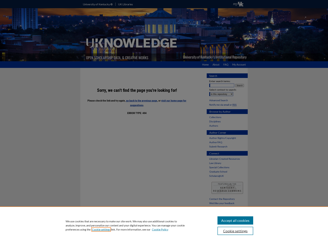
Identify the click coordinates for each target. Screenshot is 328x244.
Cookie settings (101, 229)
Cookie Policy (160, 229)
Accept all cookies (235, 220)
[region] (164, 225)
